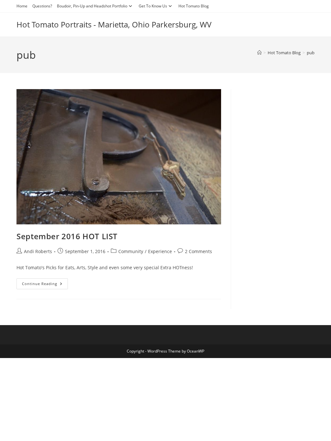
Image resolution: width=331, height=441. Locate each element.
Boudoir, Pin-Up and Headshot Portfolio (92, 6)
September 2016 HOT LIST (67, 236)
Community (130, 251)
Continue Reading (45, 285)
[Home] (259, 53)
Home (21, 6)
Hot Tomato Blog (193, 6)
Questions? (42, 6)
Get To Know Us (153, 6)
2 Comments (198, 251)
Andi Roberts (38, 251)
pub (311, 53)
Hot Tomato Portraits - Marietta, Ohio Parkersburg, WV (113, 24)
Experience (160, 251)
